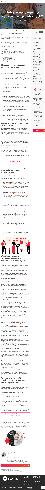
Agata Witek (11, 453)
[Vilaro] (3, 1)
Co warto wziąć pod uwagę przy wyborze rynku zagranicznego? (15, 53)
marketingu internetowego (12, 265)
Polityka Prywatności (12, 487)
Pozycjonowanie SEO (8, 57)
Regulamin (20, 487)
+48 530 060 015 (38, 122)
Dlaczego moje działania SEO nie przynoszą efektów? (12, 471)
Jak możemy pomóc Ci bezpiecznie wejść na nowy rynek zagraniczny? (13, 61)
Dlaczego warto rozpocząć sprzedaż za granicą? (12, 51)
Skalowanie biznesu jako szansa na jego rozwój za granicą (14, 52)
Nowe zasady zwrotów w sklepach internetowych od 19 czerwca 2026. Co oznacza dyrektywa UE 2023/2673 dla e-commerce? (37, 70)
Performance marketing (6, 469)
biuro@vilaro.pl (37, 126)
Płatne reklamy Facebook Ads (9, 59)
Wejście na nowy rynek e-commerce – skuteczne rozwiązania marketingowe (14, 56)
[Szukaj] (41, 32)
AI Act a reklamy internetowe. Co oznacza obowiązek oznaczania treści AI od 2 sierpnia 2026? (37, 45)
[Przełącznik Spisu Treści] (27, 50)
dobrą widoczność (13, 311)
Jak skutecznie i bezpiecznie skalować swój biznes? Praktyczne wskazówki (15, 161)
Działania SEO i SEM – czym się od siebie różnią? (11, 470)
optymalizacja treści (10, 292)
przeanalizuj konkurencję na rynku (17, 192)
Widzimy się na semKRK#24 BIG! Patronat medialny (37, 61)
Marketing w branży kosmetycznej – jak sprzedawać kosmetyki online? (37, 54)
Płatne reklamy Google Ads (9, 58)
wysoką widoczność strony (11, 284)
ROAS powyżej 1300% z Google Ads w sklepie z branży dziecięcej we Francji (15, 414)
